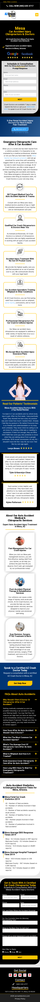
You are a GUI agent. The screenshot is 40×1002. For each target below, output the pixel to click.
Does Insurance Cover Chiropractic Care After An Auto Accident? (18, 762)
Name (5, 72)
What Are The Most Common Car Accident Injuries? (17, 738)
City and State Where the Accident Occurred (18, 910)
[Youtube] (20, 975)
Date (5, 92)
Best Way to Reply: (9, 949)
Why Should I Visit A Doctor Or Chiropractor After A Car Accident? (16, 702)
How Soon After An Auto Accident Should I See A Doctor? (18, 731)
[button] (36, 14)
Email (5, 79)
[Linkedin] (29, 975)
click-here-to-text (20, 132)
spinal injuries (10, 303)
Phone (5, 85)
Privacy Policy (20, 999)
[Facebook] (10, 975)
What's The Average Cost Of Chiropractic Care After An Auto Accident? (17, 746)
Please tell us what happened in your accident (19, 936)
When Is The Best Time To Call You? (15, 928)
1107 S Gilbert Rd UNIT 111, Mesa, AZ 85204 (20, 992)
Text (19, 952)
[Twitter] (15, 975)
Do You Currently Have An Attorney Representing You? (15, 919)
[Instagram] (25, 975)
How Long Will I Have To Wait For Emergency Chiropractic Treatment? (17, 770)
